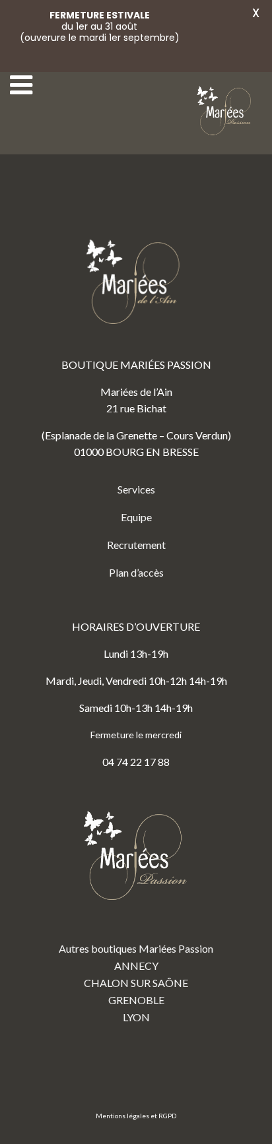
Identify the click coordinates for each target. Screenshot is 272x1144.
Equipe (136, 517)
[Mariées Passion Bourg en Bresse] (225, 111)
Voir (227, 37)
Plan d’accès (136, 572)
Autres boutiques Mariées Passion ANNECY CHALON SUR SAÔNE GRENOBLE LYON (136, 982)
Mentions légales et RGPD (136, 1116)
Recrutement (136, 544)
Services (136, 489)
